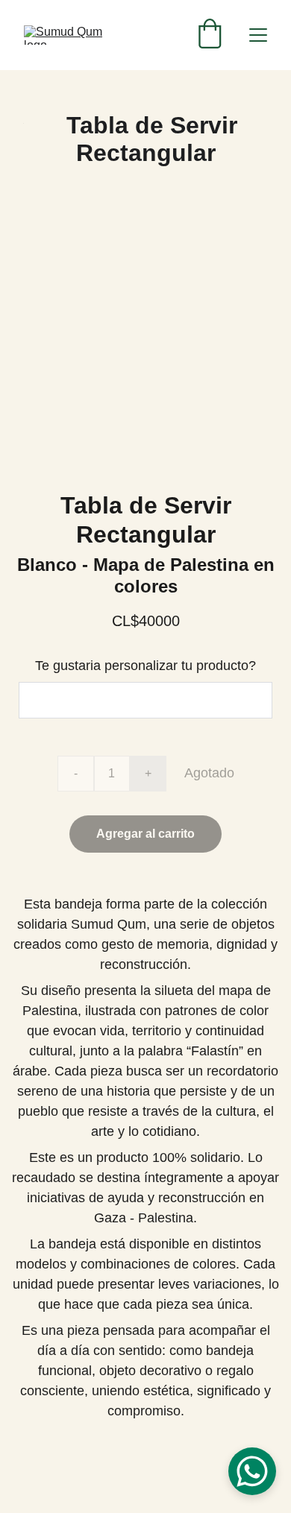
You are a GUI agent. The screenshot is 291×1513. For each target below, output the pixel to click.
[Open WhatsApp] (252, 1471)
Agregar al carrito (145, 833)
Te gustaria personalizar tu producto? (145, 665)
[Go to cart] (209, 35)
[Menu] (258, 35)
